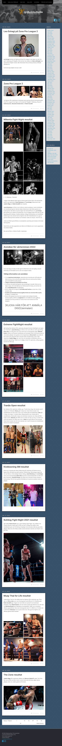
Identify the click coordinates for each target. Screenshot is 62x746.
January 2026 (50, 39)
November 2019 (51, 125)
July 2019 (49, 131)
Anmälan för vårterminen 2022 (19, 247)
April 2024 (49, 68)
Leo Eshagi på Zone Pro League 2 (21, 31)
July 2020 (49, 117)
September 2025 (51, 45)
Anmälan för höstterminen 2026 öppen (51, 150)
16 (28, 720)
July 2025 (49, 48)
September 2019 (51, 128)
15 (24, 720)
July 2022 (49, 96)
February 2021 (50, 111)
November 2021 (51, 102)
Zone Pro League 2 (13, 83)
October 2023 (50, 77)
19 (41, 720)
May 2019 (49, 134)
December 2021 (51, 100)
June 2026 (49, 33)
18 (37, 720)
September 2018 (51, 138)
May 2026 (49, 35)
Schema (36, 2)
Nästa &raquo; (40, 723)
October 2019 (50, 126)
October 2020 (50, 114)
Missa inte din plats (51, 156)
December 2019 (51, 123)
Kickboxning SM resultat (16, 467)
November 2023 (51, 76)
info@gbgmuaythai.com (7, 739)
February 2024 (50, 71)
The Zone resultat (13, 674)
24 (20, 723)
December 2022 (51, 91)
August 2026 (50, 30)
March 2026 (50, 36)
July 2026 (49, 32)
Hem (4, 2)
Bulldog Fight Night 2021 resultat (21, 520)
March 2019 (50, 137)
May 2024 (49, 67)
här (9, 64)
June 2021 (49, 106)
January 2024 (50, 73)
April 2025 (49, 53)
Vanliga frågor (13, 2)
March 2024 (50, 70)
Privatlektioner (46, 2)
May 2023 (49, 84)
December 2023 (51, 74)
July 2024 (49, 64)
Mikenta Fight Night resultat (18, 119)
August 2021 (50, 105)
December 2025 (51, 41)
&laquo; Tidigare (8, 720)
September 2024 (51, 61)
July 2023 (49, 82)
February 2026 (50, 38)
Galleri (29, 2)
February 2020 (50, 120)
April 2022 (49, 97)
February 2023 (50, 88)
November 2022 (51, 93)
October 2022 (50, 94)
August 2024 (50, 62)
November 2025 (51, 42)
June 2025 (49, 50)
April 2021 (49, 109)
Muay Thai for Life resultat (17, 595)
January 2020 (50, 122)
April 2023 (49, 85)
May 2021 (49, 108)
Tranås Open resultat (14, 405)
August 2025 (50, 47)
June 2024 (49, 65)
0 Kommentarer (35, 72)
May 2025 (49, 51)
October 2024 (50, 59)
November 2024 (51, 58)
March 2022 (50, 99)
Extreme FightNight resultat (18, 324)
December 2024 (51, 56)
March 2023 (50, 87)
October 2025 (50, 44)
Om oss (22, 2)
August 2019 (50, 129)
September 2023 (51, 79)
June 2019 (49, 132)
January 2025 (50, 55)
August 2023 (50, 80)
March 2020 (50, 119)
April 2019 (49, 135)
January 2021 (50, 113)
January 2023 (50, 90)
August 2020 (50, 116)
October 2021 (50, 103)
